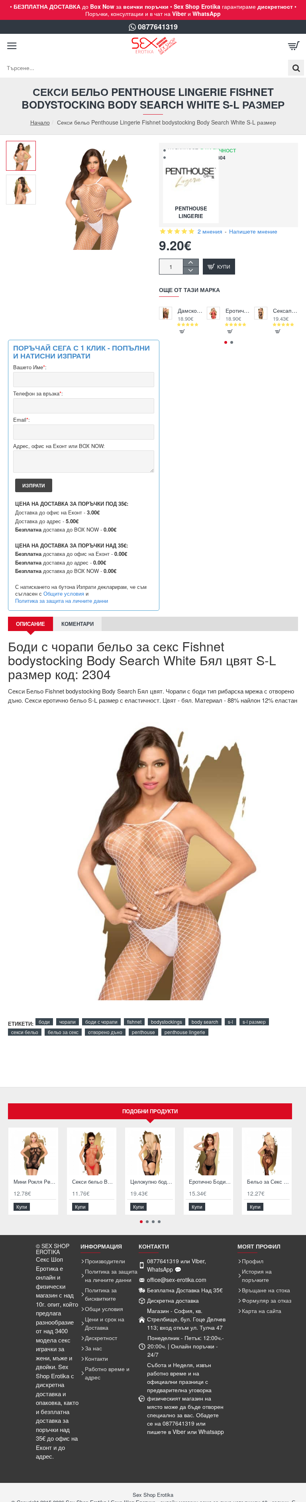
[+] (190, 263)
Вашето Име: (30, 367)
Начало (40, 122)
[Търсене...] (296, 68)
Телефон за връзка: (38, 393)
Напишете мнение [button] (253, 231)
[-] (190, 270)
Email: (21, 420)
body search (205, 1021)
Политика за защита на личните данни (61, 600)
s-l (230, 1021)
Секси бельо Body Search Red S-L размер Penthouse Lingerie (93, 1182)
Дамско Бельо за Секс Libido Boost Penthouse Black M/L (190, 310)
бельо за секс (63, 1032)
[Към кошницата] (294, 46)
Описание (30, 623)
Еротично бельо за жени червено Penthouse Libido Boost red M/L (238, 310)
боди (44, 1021)
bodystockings (166, 1021)
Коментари (77, 623)
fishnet (134, 1021)
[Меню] (12, 46)
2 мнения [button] (210, 231)
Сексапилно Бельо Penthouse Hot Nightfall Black (285, 310)
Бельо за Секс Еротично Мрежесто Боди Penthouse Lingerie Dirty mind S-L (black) (268, 1182)
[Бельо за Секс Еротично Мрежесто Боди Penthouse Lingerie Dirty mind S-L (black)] (267, 1152)
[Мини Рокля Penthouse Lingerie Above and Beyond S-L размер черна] (33, 1152)
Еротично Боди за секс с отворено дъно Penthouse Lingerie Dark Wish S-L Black (210, 1182)
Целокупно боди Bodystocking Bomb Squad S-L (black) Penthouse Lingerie (151, 1182)
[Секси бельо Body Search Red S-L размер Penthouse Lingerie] (92, 1152)
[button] (24, 147)
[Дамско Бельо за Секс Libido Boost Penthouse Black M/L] (165, 313)
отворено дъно (105, 1032)
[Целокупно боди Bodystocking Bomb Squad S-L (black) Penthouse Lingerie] (150, 1152)
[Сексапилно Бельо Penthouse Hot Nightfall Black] (260, 313)
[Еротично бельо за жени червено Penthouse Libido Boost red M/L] (213, 313)
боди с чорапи (101, 1021)
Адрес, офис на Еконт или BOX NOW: (59, 446)
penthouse (143, 1032)
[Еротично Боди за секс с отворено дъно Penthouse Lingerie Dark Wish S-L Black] (208, 1152)
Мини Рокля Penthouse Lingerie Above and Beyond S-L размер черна (35, 1182)
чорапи (67, 1021)
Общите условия (63, 593)
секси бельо (24, 1032)
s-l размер (254, 1021)
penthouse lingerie (185, 1032)
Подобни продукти (150, 1111)
